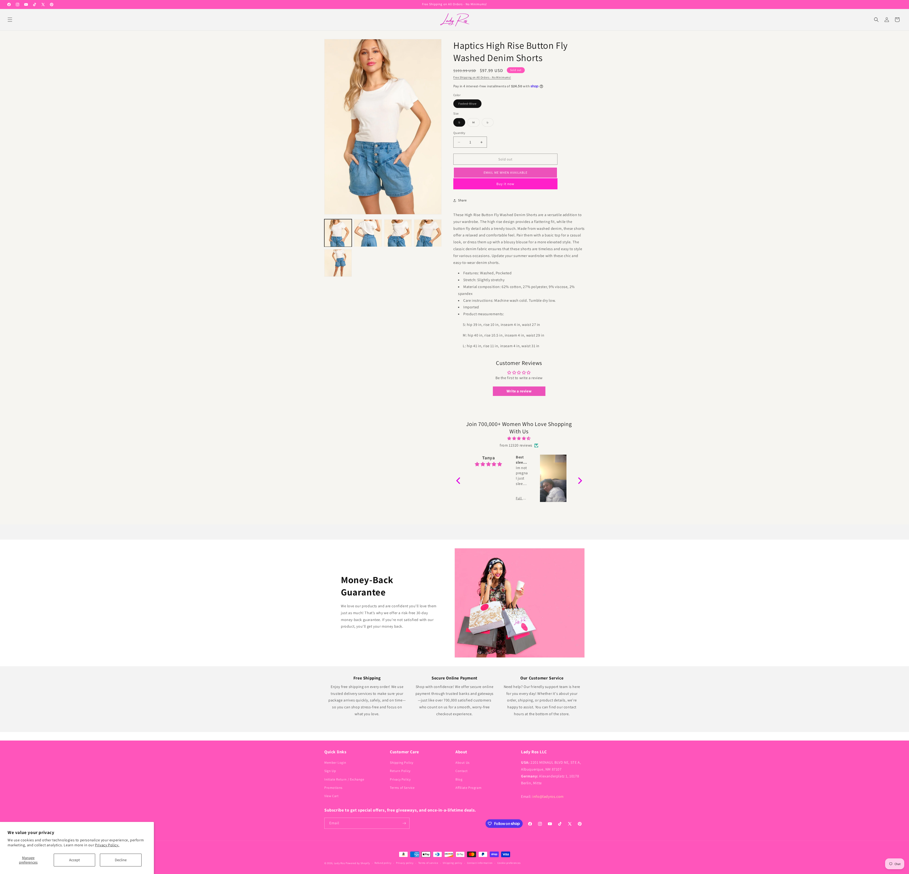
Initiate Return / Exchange (344, 779)
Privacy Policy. (107, 845)
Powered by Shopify (358, 863)
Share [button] (462, 200)
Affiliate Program (468, 787)
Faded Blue (469, 104)
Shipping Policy (401, 762)
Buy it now (505, 184)
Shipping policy (452, 863)
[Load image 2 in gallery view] (368, 233)
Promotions (333, 787)
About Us (462, 762)
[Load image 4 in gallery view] (427, 233)
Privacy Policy (400, 779)
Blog (458, 779)
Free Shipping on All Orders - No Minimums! (482, 77)
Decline (121, 859)
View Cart (331, 796)
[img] (519, 438)
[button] (10, 19)
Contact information (480, 863)
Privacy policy (405, 863)
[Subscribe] (404, 823)
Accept (74, 859)
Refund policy (382, 863)
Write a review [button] (519, 391)
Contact (461, 771)
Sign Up (330, 771)
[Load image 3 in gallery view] (398, 233)
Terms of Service (402, 787)
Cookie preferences (509, 863)
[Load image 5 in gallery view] (338, 263)
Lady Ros (339, 863)
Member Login (335, 762)
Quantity (459, 133)
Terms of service (428, 863)
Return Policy (400, 771)
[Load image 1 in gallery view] (338, 233)
